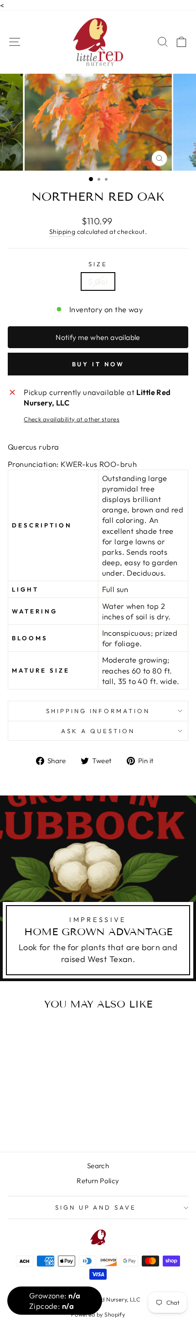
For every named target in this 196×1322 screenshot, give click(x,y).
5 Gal (98, 281)
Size (98, 264)
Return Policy (98, 1180)
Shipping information (98, 710)
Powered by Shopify (98, 1314)
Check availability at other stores (71, 419)
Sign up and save (96, 1207)
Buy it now (98, 364)
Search (98, 1165)
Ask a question (98, 730)
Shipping (62, 232)
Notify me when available (98, 337)
